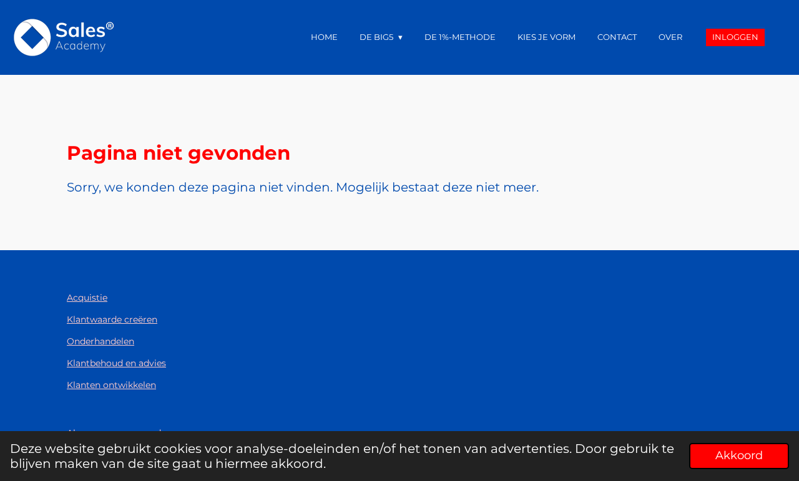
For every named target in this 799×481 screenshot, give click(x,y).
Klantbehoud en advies (116, 363)
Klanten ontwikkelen (111, 385)
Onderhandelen (100, 341)
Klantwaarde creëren (112, 319)
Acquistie (87, 297)
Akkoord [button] (739, 455)
